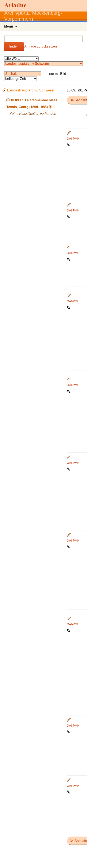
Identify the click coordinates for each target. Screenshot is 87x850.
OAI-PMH (73, 138)
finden (14, 46)
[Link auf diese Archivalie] (69, 144)
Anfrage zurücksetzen (40, 46)
